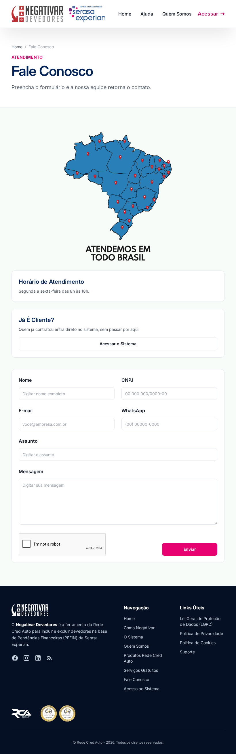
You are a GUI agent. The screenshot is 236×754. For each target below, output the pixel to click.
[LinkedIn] (38, 658)
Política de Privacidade (201, 633)
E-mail (26, 410)
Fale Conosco (136, 679)
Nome (25, 380)
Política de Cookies (198, 642)
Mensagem (31, 471)
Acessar (208, 14)
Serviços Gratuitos (141, 670)
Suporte (187, 651)
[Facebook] (15, 658)
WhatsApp (133, 410)
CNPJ (127, 380)
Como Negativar (139, 627)
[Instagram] (26, 658)
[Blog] (49, 658)
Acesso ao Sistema (141, 688)
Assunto (28, 441)
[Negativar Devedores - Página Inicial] (37, 14)
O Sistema (133, 636)
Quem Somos (177, 14)
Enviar (190, 549)
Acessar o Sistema (118, 343)
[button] (147, 14)
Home (124, 14)
